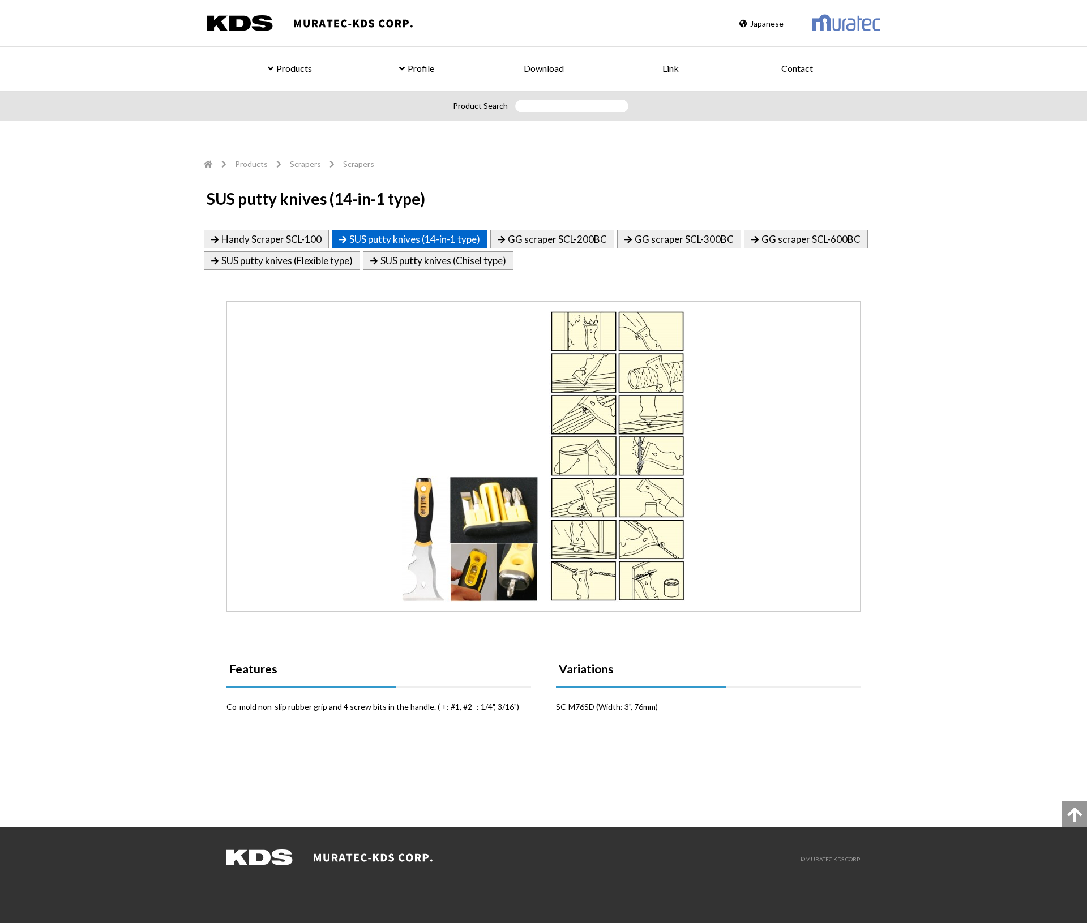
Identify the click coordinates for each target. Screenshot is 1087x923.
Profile (421, 68)
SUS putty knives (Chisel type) (443, 261)
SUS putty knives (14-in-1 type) (414, 239)
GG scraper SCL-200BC (557, 239)
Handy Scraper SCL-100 (271, 239)
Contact (797, 68)
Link (670, 68)
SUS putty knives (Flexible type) (287, 261)
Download (544, 68)
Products (294, 68)
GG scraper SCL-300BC (684, 239)
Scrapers (305, 164)
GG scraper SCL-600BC (811, 239)
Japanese (767, 23)
